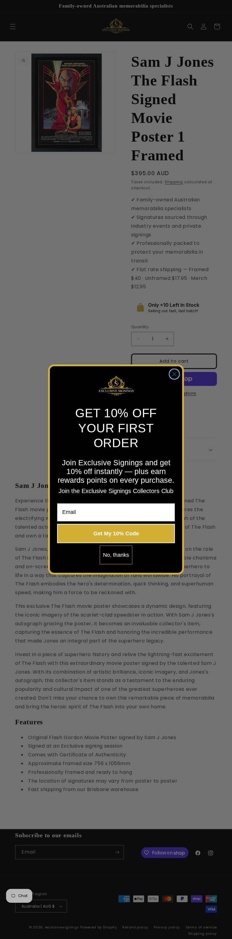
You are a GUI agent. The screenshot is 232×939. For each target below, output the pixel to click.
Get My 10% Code (116, 533)
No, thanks (116, 555)
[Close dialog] (174, 374)
